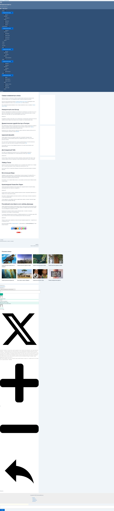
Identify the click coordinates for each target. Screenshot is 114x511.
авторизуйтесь (2, 286)
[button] (1, 91)
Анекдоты (7, 63)
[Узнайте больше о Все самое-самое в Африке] (24, 278)
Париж (32, 126)
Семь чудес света (6, 88)
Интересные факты (5, 4)
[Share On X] (19, 348)
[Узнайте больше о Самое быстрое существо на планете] (9, 263)
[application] (5, 10)
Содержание (34, 500)
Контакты (34, 501)
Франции (17, 131)
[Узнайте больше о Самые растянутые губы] (40, 278)
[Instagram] (3, 8)
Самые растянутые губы (38, 280)
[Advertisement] (47, 109)
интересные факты (15, 223)
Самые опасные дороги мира (39, 265)
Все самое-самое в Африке (23, 280)
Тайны (3, 42)
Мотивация (7, 33)
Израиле (29, 153)
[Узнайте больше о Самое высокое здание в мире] (24, 263)
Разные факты (7, 79)
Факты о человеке (6, 15)
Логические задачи (6, 39)
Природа (6, 22)
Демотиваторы (7, 71)
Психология (7, 37)
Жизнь (3, 10)
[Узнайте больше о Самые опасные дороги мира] (40, 263)
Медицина (7, 85)
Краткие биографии (6, 52)
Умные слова (7, 35)
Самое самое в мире (7, 81)
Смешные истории (6, 69)
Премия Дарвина (8, 57)
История (3, 45)
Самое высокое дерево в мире (55, 265)
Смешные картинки (6, 66)
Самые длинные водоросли (8, 280)
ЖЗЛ (3, 47)
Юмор (3, 59)
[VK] (2, 8)
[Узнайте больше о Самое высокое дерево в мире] (56, 263)
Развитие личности (6, 31)
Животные (7, 21)
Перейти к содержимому (4, 0)
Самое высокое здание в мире (24, 265)
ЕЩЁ (3, 73)
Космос (6, 24)
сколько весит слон (18, 102)
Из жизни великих (6, 55)
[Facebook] (5, 8)
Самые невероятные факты (55, 280)
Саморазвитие (4, 26)
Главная (33, 497)
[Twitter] (6, 8)
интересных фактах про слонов (21, 101)
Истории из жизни (6, 19)
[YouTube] (0, 8)
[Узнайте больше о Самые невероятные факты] (56, 278)
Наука (3, 43)
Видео (6, 77)
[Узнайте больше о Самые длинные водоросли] (9, 278)
